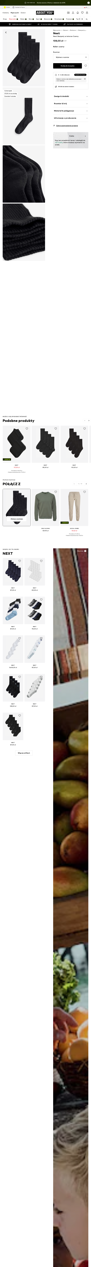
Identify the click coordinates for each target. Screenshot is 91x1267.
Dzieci (23, 13)
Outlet (8, 7)
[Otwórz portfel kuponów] (68, 12)
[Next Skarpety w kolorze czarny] (24, 174)
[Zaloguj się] (73, 12)
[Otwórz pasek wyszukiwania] (86, 19)
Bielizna (73, 30)
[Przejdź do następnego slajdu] (89, 421)
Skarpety (81, 30)
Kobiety (6, 13)
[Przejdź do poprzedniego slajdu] (85, 421)
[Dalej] (82, 19)
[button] (70, 57)
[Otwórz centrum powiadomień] (77, 13)
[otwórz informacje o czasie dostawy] (85, 79)
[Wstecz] (6, 32)
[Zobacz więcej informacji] (17, 474)
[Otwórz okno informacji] (88, 3)
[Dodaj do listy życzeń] (85, 66)
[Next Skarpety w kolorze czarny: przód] (24, 57)
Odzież (65, 30)
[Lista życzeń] (82, 12)
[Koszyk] (87, 12)
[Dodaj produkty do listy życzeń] (27, 428)
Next (8, 553)
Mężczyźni (15, 13)
